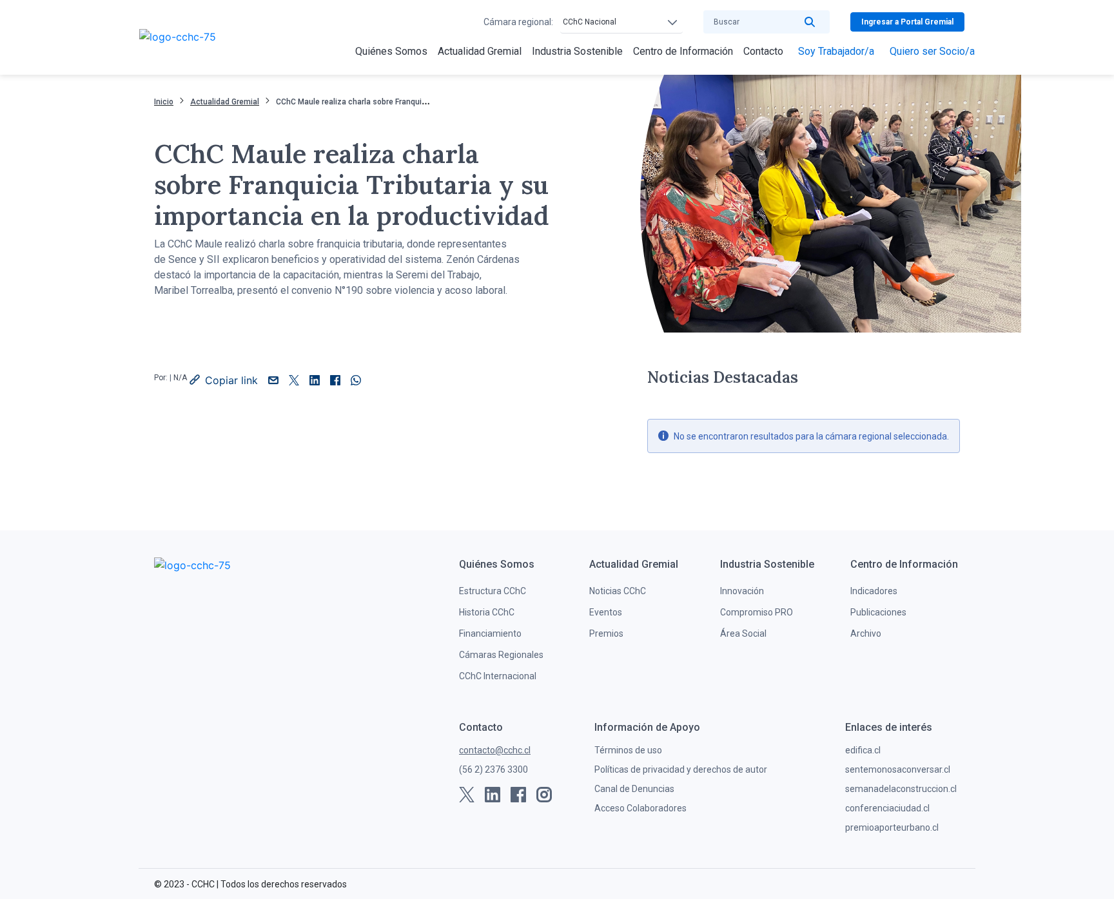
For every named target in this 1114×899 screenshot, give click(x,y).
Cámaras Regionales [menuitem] (501, 655)
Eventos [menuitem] (605, 612)
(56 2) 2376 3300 (493, 769)
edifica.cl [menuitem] (863, 750)
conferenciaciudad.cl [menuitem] (887, 808)
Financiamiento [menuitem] (490, 633)
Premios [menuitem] (606, 633)
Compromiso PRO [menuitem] (756, 612)
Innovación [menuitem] (742, 591)
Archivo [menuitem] (865, 633)
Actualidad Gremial (224, 101)
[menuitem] (391, 51)
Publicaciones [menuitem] (878, 612)
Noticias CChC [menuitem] (617, 591)
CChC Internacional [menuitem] (497, 676)
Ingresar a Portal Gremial (907, 21)
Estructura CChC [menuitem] (492, 591)
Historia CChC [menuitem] (486, 612)
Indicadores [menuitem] (873, 591)
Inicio (163, 101)
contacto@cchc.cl (495, 750)
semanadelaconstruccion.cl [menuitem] (901, 788)
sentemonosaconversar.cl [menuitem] (897, 769)
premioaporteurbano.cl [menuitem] (892, 827)
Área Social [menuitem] (743, 633)
